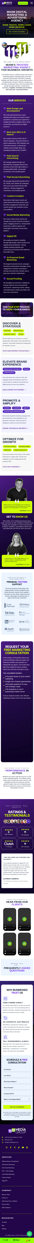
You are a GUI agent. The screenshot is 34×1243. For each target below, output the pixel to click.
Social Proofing (14, 279)
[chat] (29, 1234)
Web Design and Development (15, 109)
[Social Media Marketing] (4, 215)
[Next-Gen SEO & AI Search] (4, 132)
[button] (17, 50)
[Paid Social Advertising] (4, 177)
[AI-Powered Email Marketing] (4, 257)
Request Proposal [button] (23, 3)
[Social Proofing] (4, 279)
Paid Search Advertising (13, 157)
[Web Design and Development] (4, 108)
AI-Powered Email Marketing (15, 258)
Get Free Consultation (17, 1107)
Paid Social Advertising (18, 177)
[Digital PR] (4, 236)
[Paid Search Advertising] (4, 156)
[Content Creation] (4, 196)
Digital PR (12, 236)
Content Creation (15, 196)
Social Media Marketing (18, 215)
